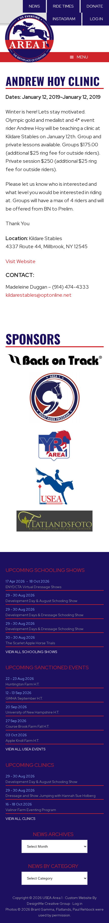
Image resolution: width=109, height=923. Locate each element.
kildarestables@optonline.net (38, 295)
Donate (95, 6)
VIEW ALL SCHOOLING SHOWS (31, 652)
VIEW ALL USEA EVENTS (25, 749)
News (34, 6)
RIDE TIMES (63, 6)
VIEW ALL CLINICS (20, 818)
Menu (82, 57)
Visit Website (20, 261)
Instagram (64, 18)
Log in (96, 18)
